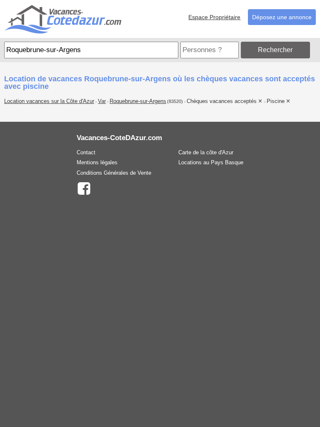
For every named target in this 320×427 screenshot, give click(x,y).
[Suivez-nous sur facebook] (84, 188)
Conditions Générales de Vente (114, 173)
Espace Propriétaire (214, 17)
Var (102, 101)
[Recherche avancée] (314, 50)
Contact (86, 152)
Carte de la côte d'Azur (205, 152)
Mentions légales (97, 162)
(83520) (175, 101)
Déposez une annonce (282, 17)
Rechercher (275, 49)
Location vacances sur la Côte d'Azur (49, 101)
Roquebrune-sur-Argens (138, 101)
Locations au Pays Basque (210, 162)
